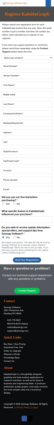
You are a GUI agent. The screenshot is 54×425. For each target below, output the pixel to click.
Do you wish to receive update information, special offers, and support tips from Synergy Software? (26, 230)
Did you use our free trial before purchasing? (20, 199)
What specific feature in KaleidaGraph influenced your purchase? (23, 213)
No (18, 204)
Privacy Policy (23, 407)
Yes (8, 204)
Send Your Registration (27, 260)
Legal (35, 407)
